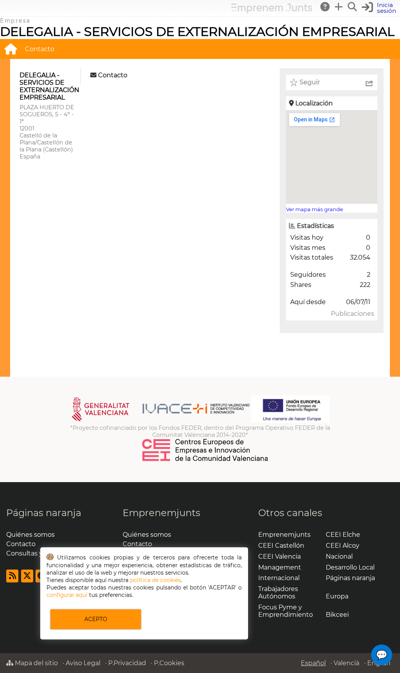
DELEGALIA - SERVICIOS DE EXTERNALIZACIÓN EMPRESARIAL (197, 31)
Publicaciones (352, 313)
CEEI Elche (343, 534)
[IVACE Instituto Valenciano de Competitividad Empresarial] (160, 420)
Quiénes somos (30, 534)
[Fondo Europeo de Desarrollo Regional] (290, 420)
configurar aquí (67, 595)
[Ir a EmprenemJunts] (271, 11)
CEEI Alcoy (342, 545)
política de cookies (155, 580)
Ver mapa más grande (314, 209)
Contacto (39, 49)
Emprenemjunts (161, 512)
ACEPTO (95, 619)
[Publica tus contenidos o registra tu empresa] (339, 6)
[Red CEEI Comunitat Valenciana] (205, 459)
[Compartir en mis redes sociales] (369, 82)
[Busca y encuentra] (353, 6)
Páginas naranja (43, 512)
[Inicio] (10, 49)
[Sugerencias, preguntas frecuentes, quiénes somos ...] (325, 6)
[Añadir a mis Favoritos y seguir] (294, 82)
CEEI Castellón (281, 545)
